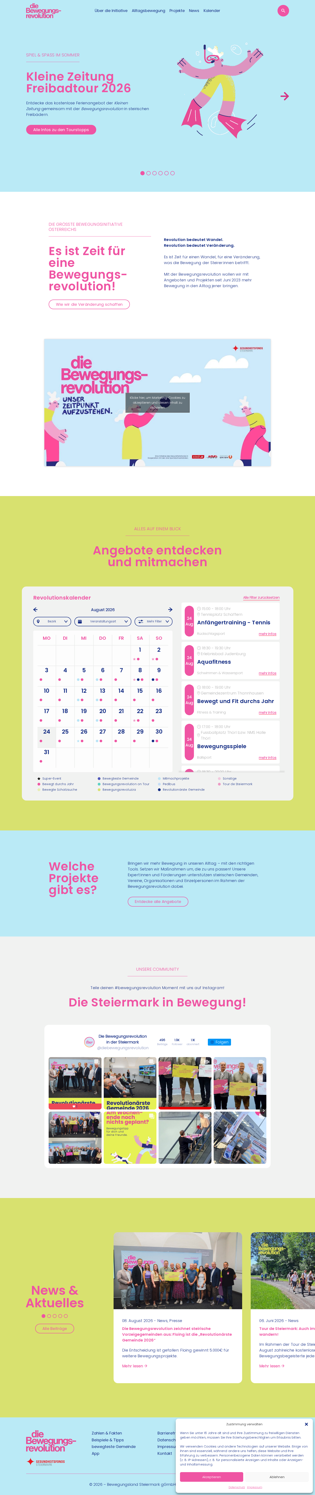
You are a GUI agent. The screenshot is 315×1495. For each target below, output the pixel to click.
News (194, 11)
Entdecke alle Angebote (158, 901)
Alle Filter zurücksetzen (261, 597)
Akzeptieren (211, 1477)
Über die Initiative (111, 11)
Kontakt (165, 1453)
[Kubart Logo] (51, 1450)
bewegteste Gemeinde (114, 1446)
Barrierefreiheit (172, 1433)
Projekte (177, 11)
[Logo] (43, 10)
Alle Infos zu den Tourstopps (61, 129)
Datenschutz (237, 1487)
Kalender (212, 11)
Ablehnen (277, 1477)
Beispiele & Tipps (108, 1440)
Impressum (254, 1487)
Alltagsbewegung (148, 11)
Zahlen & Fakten (107, 1433)
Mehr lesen (132, 1366)
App (95, 1453)
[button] (306, 1424)
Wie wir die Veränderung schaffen (89, 304)
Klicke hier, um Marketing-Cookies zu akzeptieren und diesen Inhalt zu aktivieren (157, 403)
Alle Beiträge (54, 1328)
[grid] (232, 687)
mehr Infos (267, 633)
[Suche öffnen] (283, 10)
